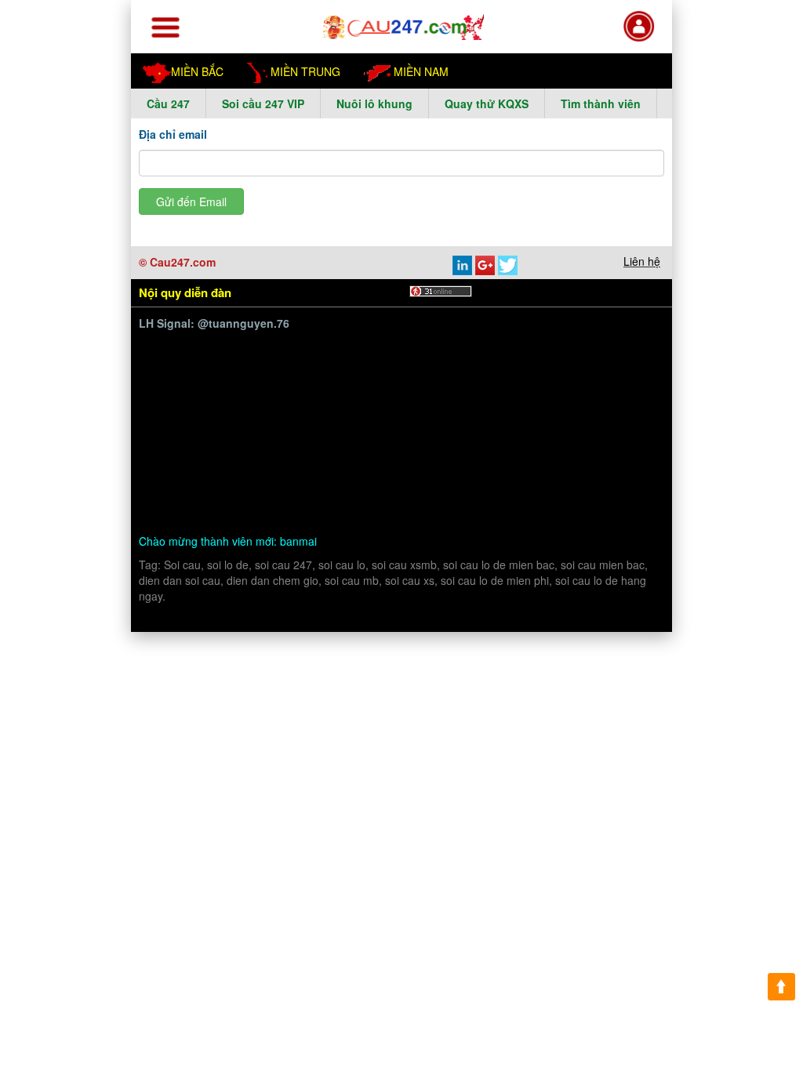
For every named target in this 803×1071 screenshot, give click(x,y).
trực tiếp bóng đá (270, 436)
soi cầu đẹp (188, 436)
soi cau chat (190, 509)
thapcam (181, 344)
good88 (455, 362)
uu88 (171, 380)
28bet (532, 362)
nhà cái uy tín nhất (277, 380)
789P (569, 362)
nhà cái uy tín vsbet (572, 491)
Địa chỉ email (173, 134)
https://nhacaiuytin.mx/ (216, 472)
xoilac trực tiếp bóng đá (512, 436)
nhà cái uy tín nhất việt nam (561, 380)
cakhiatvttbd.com (203, 454)
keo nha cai (449, 472)
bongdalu (217, 399)
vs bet (497, 491)
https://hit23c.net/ (398, 417)
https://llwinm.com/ (451, 344)
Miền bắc (197, 71)
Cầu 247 (168, 103)
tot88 (414, 362)
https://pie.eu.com (474, 399)
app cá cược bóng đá (310, 454)
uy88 (496, 362)
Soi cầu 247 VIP (263, 103)
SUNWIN (322, 417)
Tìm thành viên (601, 103)
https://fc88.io (217, 417)
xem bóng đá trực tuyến (383, 436)
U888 (207, 380)
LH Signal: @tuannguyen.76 (214, 323)
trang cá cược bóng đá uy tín (558, 454)
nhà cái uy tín (447, 380)
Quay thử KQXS (487, 103)
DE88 (379, 344)
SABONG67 (234, 362)
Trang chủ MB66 (568, 399)
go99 (604, 362)
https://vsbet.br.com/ (420, 491)
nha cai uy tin (368, 380)
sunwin (231, 344)
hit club (571, 417)
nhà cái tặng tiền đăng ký (347, 472)
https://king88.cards (558, 344)
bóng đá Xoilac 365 (307, 344)
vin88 (275, 417)
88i (627, 399)
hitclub (291, 362)
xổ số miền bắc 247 (299, 399)
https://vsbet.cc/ (317, 491)
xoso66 (524, 417)
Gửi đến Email (191, 201)
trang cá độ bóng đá (424, 454)
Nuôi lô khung (374, 103)
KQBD (176, 362)
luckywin (474, 417)
